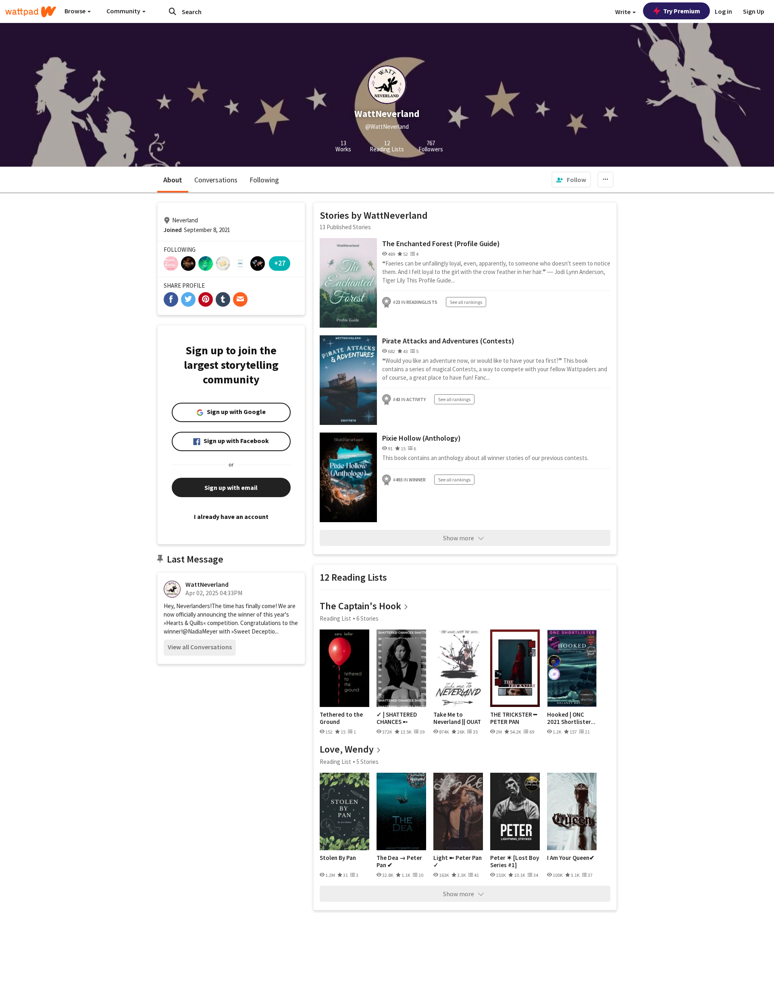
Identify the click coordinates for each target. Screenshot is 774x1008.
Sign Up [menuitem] (753, 11)
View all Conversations (200, 647)
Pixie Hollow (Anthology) (421, 438)
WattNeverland (207, 584)
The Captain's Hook (360, 606)
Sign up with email (231, 487)
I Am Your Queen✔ (571, 858)
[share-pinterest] (205, 299)
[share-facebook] (171, 299)
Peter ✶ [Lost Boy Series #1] (514, 861)
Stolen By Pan (338, 858)
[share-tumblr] (223, 299)
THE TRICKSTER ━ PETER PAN (513, 718)
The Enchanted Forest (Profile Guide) (441, 243)
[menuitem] (571, 179)
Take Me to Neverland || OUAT (457, 718)
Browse (75, 11)
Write (623, 12)
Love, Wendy (347, 749)
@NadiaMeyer (200, 631)
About (172, 179)
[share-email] (240, 299)
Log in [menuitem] (723, 11)
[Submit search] (172, 11)
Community (123, 11)
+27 (279, 263)
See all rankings (466, 302)
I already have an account (231, 516)
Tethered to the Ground (341, 718)
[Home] (30, 12)
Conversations (215, 179)
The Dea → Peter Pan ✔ (399, 861)
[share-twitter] (188, 299)
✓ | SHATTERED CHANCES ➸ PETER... (397, 718)
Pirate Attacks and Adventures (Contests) (448, 340)
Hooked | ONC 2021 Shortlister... (571, 718)
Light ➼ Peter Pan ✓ (457, 861)
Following (264, 179)
